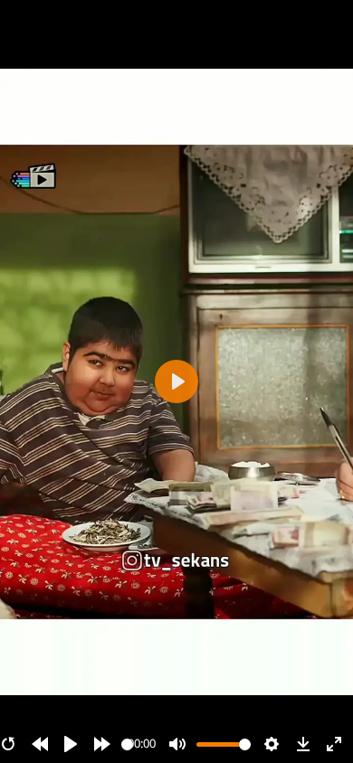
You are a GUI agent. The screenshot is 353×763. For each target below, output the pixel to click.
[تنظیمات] (271, 744)
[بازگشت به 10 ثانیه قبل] (39, 744)
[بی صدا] (177, 744)
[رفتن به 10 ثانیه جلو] (102, 744)
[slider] (127, 744)
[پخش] (70, 744)
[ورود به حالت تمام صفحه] (334, 744)
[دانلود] (303, 744)
